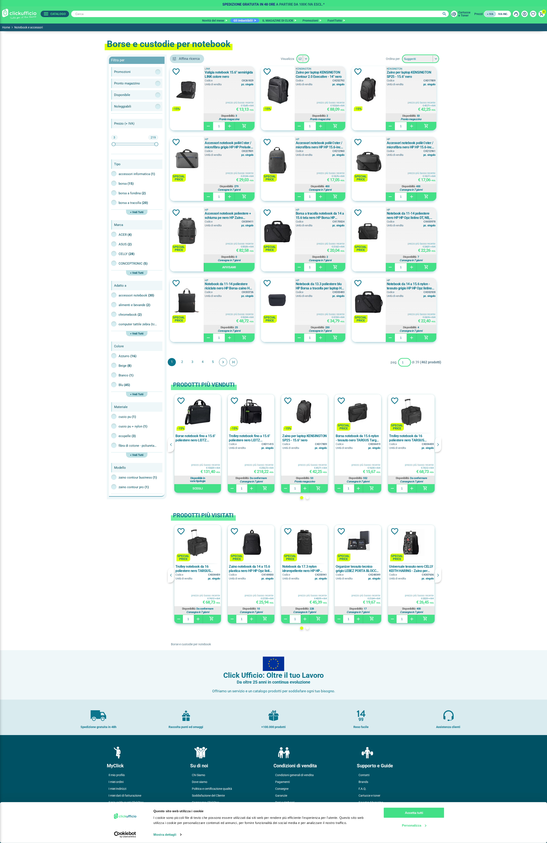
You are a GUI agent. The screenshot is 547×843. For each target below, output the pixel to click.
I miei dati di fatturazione (125, 795)
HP (206, 139)
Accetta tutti (414, 813)
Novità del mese (213, 20)
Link (207, 68)
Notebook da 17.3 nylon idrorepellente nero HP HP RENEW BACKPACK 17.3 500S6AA (301, 568)
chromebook (130, 315)
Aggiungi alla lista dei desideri (176, 71)
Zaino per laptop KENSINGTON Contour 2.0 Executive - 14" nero (319, 74)
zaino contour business (138, 477)
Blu (124, 385)
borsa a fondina (132, 193)
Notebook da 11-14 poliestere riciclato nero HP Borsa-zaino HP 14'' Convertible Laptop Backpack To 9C (228, 286)
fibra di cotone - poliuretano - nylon (138, 446)
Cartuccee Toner (464, 14)
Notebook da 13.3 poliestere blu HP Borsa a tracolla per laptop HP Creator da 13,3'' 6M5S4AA (320, 286)
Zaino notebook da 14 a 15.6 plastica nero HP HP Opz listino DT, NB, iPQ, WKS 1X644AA (251, 568)
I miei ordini (116, 782)
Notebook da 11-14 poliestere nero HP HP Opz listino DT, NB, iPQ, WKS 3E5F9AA (408, 215)
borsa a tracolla (133, 203)
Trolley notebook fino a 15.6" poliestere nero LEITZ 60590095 (249, 438)
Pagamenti (282, 782)
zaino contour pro (134, 487)
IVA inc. (503, 14)
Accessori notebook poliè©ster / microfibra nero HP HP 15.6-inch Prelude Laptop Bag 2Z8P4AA (410, 145)
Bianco (126, 375)
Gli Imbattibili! (243, 20)
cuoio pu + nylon (133, 426)
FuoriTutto (335, 20)
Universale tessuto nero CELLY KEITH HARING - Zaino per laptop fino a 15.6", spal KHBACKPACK (411, 568)
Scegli (198, 488)
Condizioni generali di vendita (294, 775)
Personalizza (411, 825)
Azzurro (127, 356)
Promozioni (310, 20)
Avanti (223, 362)
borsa (126, 184)
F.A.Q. (362, 788)
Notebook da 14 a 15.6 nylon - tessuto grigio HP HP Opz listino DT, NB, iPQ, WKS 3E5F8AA (409, 286)
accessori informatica (137, 174)
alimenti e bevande (134, 305)
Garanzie (281, 795)
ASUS (125, 244)
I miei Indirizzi (117, 788)
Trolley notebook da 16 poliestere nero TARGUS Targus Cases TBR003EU (407, 438)
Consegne (281, 788)
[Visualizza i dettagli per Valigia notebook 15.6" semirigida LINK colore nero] (187, 90)
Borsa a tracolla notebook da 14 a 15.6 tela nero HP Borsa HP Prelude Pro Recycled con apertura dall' (320, 215)
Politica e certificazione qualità (212, 788)
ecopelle (127, 436)
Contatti (364, 775)
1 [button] (301, 497)
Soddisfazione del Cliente (208, 795)
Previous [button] (171, 444)
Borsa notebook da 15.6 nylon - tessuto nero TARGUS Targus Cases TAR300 (358, 438)
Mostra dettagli (164, 834)
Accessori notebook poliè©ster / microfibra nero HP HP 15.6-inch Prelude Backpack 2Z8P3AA (319, 145)
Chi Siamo (198, 775)
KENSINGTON (303, 68)
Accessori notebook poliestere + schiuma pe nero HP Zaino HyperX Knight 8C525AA (228, 215)
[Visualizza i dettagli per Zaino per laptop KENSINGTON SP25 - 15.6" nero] (368, 90)
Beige (125, 366)
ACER (125, 235)
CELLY (126, 254)
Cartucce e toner (369, 795)
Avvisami (229, 267)
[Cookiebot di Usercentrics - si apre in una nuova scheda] (125, 834)
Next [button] (438, 444)
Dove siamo (199, 782)
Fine (233, 362)
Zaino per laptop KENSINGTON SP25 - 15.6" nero (409, 74)
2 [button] (307, 497)
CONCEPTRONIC (133, 263)
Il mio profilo (117, 775)
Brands (363, 782)
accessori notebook (136, 295)
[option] (273, 3)
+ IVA (490, 14)
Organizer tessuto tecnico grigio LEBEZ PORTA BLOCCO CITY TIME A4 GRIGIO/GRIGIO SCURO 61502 (357, 568)
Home (6, 27)
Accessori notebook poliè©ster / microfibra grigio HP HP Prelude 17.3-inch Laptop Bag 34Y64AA (228, 145)
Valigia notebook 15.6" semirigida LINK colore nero (229, 74)
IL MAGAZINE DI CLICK (277, 20)
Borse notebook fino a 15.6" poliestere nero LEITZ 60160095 (195, 438)
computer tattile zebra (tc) (138, 324)
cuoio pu (127, 417)
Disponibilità (228, 115)
